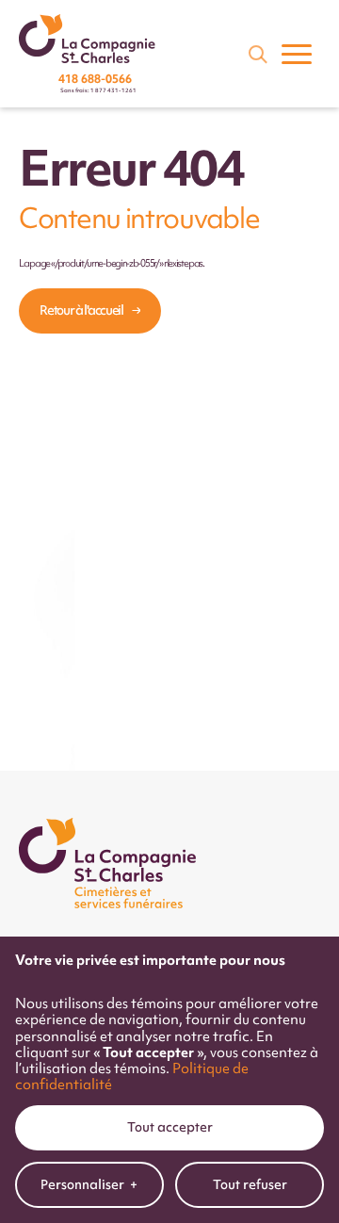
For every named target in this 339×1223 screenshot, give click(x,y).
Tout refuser (250, 1184)
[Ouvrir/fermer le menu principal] (296, 53)
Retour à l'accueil (81, 310)
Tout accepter (170, 1126)
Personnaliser (88, 1184)
